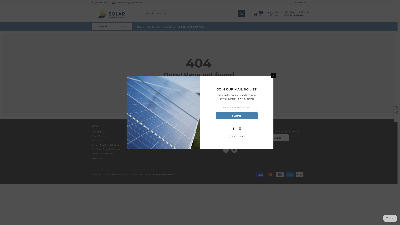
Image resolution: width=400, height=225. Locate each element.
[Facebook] (233, 129)
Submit (236, 115)
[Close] (273, 75)
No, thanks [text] (238, 136)
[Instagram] (240, 129)
